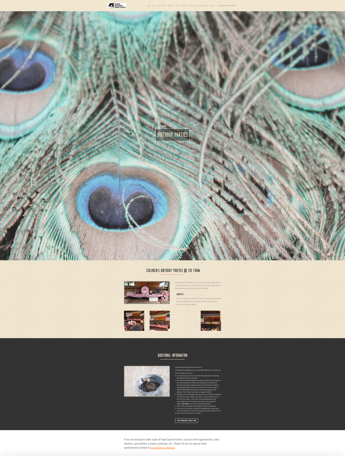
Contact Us (213, 5)
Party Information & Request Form (186, 421)
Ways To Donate (162, 5)
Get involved (171, 5)
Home (149, 5)
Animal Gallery (204, 5)
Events (178, 5)
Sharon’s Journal (194, 5)
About (154, 5)
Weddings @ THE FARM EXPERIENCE (227, 5)
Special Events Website (162, 447)
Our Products (185, 5)
